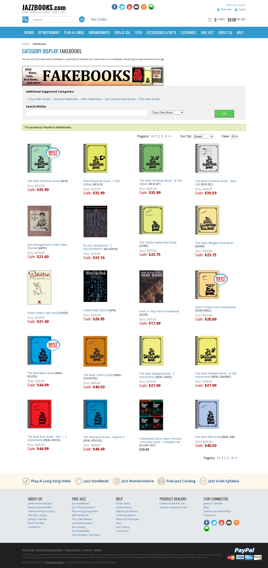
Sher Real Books (149, 99)
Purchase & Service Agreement (49, 550)
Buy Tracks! (99, 19)
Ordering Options (126, 515)
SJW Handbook (80, 515)
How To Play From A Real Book (215, 307)
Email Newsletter (81, 531)
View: (225, 136)
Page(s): (143, 136)
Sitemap (97, 550)
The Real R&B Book (208, 437)
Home (25, 44)
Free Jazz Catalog (180, 481)
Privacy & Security (73, 550)
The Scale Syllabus (82, 519)
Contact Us (34, 527)
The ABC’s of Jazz (37, 515)
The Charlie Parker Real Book (158, 242)
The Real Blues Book (40, 373)
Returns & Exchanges (127, 519)
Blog (206, 507)
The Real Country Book (98, 375)
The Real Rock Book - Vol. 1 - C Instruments (47, 438)
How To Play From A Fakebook (159, 311)
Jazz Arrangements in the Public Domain (47, 246)
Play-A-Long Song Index (51, 481)
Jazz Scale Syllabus (223, 481)
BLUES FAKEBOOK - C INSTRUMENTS (97, 247)
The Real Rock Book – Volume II (103, 437)
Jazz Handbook (96, 481)
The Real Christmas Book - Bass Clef (215, 182)
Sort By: (186, 136)
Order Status (123, 503)
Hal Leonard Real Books (120, 99)
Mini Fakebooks (91, 99)
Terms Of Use (28, 550)
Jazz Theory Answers (83, 507)
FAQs (119, 523)
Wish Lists (226, 9)
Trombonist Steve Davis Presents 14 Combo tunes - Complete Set (160, 440)
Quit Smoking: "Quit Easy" (86, 535)
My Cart (241, 19)
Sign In (242, 9)
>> (170, 136)
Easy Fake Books (39, 99)
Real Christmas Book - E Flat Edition (101, 182)
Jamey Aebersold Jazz (40, 503)
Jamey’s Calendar (37, 519)
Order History (123, 507)
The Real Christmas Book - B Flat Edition (160, 182)
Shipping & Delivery (127, 511)
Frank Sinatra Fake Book (43, 313)
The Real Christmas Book (43, 181)
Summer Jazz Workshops (217, 511)
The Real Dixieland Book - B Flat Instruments (215, 375)
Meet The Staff (36, 523)
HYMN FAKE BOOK (95, 310)
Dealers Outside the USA (173, 507)
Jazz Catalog (79, 527)
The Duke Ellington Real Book (214, 243)
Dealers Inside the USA (172, 503)
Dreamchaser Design (54, 562)
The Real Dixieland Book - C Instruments (157, 375)
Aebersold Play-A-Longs (41, 511)
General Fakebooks (65, 99)
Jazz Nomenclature (137, 481)
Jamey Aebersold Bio (39, 507)
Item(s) (221, 19)
